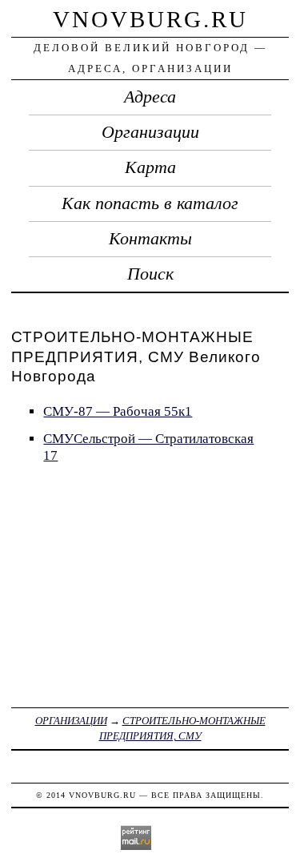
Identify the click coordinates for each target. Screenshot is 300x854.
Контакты (150, 238)
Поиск (150, 274)
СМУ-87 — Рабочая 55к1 (117, 411)
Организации (150, 132)
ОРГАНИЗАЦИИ (71, 721)
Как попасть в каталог (150, 203)
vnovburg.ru (150, 19)
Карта (150, 167)
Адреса (150, 97)
